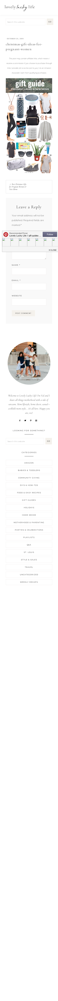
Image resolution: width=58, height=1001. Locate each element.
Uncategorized (29, 575)
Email (16, 280)
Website (17, 296)
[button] (52, 6)
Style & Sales (29, 560)
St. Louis (29, 552)
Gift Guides (29, 500)
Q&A (29, 545)
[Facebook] (20, 420)
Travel (29, 567)
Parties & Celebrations (29, 530)
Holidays (29, 508)
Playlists (29, 537)
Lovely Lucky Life (19, 7)
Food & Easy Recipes (29, 493)
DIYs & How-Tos (29, 485)
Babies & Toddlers (29, 470)
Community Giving (29, 478)
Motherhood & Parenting (29, 522)
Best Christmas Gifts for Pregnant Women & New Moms (17, 187)
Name (16, 265)
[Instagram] (37, 420)
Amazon (29, 463)
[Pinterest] (31, 420)
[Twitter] (26, 420)
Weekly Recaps (29, 582)
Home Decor (29, 515)
